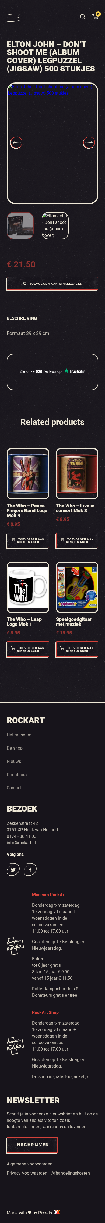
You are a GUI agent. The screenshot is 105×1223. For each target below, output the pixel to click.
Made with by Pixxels (30, 1213)
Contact (14, 788)
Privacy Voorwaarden (27, 1173)
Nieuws (14, 761)
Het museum (19, 735)
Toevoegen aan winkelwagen (56, 283)
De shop (15, 748)
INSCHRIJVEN (32, 1145)
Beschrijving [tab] (22, 318)
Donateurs (17, 775)
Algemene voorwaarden (29, 1164)
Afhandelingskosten (70, 1173)
